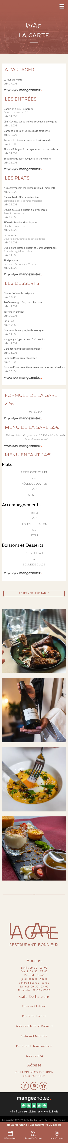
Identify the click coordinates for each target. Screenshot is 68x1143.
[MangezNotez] (43, 1088)
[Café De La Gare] (34, 1098)
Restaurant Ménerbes (34, 1036)
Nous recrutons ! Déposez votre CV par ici (34, 1125)
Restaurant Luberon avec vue (34, 1046)
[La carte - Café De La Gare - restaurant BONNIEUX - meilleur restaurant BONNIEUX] (34, 710)
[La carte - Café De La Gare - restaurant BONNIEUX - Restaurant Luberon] (34, 641)
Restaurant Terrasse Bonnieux (34, 1026)
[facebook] (25, 1088)
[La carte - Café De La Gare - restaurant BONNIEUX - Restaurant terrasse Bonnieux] (34, 779)
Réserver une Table (34, 593)
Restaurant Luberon (34, 1006)
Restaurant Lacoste (34, 1016)
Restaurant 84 (34, 1056)
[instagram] (34, 1088)
